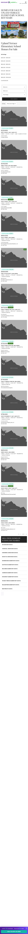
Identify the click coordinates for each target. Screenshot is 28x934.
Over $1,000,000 (4, 80)
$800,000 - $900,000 (5, 74)
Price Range (5, 94)
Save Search (14, 99)
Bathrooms (5, 90)
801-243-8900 (23, 3)
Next (23, 534)
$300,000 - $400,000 (5, 61)
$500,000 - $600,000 (5, 64)
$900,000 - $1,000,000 (6, 77)
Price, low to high (11, 103)
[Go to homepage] (10, 2)
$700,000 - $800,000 (5, 70)
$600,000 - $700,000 (5, 67)
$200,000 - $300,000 (5, 57)
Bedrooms (5, 87)
